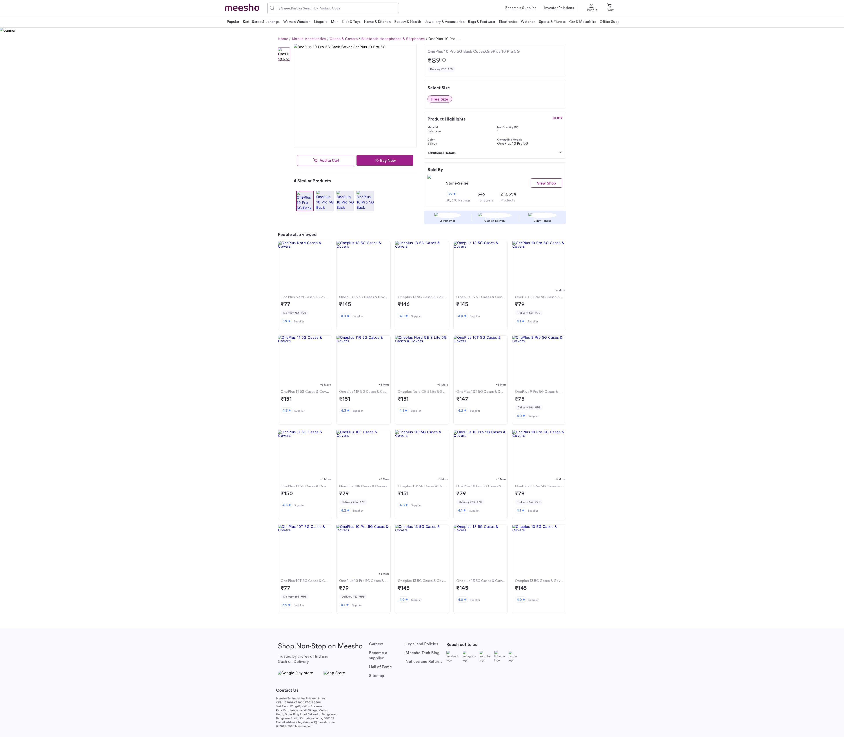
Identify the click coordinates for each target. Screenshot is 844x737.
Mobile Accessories (309, 39)
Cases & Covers (344, 39)
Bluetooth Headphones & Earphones (393, 39)
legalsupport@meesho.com (316, 722)
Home (283, 39)
